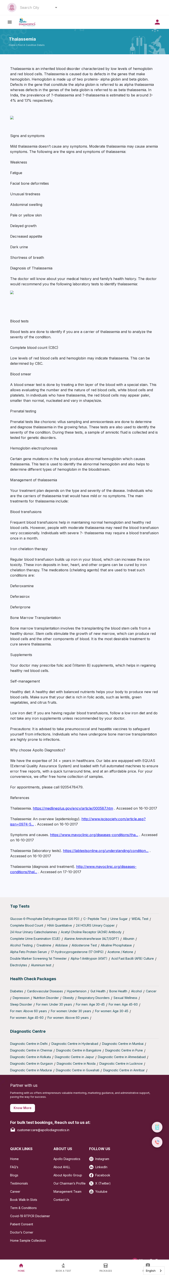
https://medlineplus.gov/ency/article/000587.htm (73, 808)
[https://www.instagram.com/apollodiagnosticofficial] (92, 1157)
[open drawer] (9, 22)
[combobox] (37, 7)
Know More (22, 1108)
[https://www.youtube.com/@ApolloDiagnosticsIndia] (92, 1190)
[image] (27, 22)
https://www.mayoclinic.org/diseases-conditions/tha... (94, 835)
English (151, 1270)
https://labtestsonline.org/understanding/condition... (106, 850)
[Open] (56, 7)
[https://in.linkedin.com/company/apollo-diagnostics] (92, 1165)
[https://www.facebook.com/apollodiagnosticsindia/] (92, 1173)
